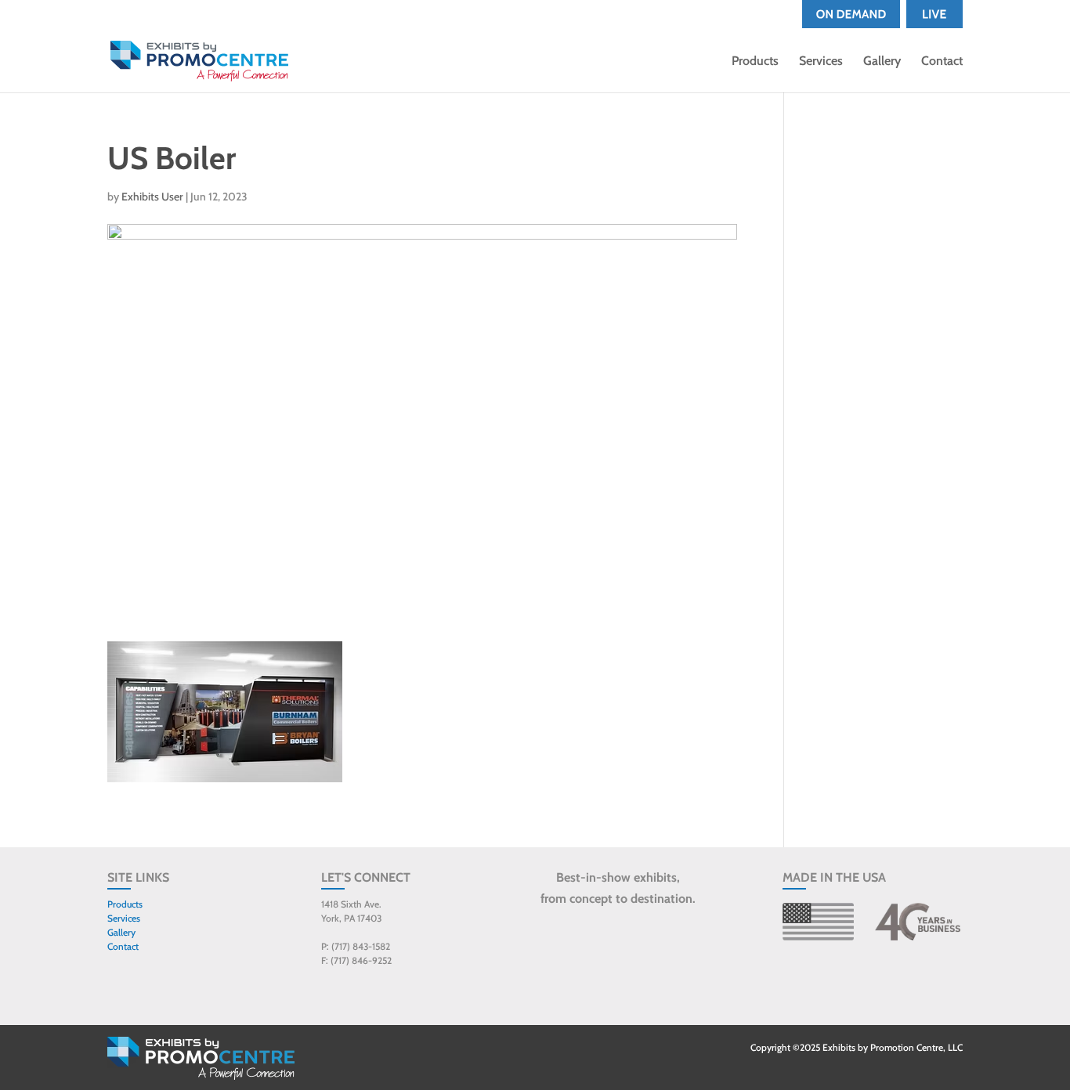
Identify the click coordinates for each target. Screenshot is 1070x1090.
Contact (942, 62)
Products (755, 62)
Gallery (882, 62)
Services (821, 62)
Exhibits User (152, 196)
